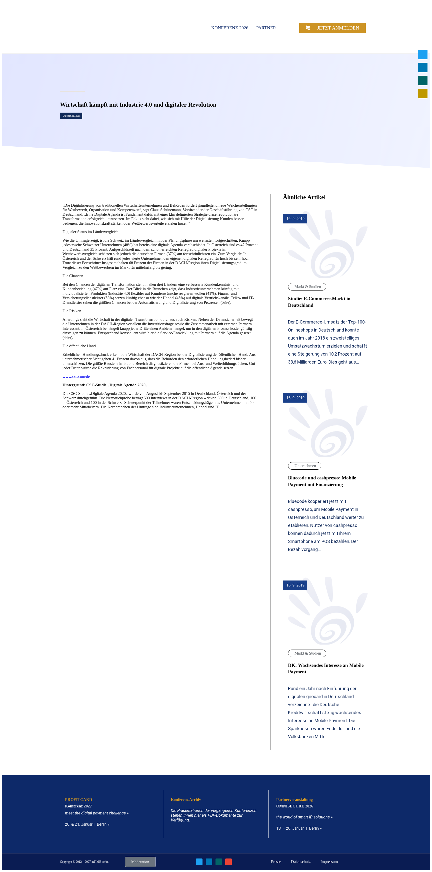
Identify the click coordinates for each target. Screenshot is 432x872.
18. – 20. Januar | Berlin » (299, 828)
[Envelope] (423, 94)
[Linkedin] (423, 68)
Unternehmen (305, 466)
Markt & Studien (307, 286)
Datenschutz (300, 861)
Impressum (329, 861)
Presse (276, 861)
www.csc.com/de (76, 376)
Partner (266, 27)
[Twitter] (423, 55)
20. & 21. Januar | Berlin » (87, 824)
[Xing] (423, 81)
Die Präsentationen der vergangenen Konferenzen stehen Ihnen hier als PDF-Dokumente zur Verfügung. (213, 815)
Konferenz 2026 (229, 27)
